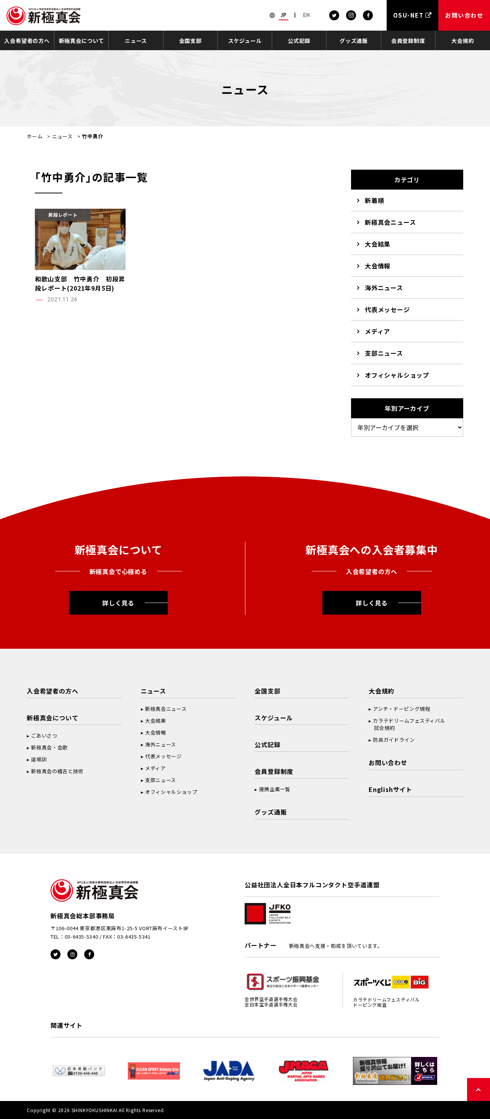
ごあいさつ (44, 735)
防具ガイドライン (394, 739)
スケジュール (245, 40)
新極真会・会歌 (49, 747)
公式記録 (299, 40)
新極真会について (81, 40)
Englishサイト (390, 789)
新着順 (374, 200)
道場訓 (39, 759)
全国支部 (190, 40)
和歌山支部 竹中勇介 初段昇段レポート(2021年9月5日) (80, 283)
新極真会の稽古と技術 (57, 771)
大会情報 (377, 265)
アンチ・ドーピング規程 (401, 708)
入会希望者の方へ (26, 40)
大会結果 (377, 244)
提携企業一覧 (275, 789)
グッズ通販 (354, 40)
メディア (377, 331)
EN (306, 15)
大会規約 (462, 40)
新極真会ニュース (390, 222)
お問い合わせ (388, 762)
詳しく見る (118, 602)
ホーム (34, 136)
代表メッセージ (387, 309)
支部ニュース (384, 353)
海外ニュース (384, 287)
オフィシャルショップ (397, 375)
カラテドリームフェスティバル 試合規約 (407, 724)
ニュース (136, 40)
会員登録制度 (408, 40)
